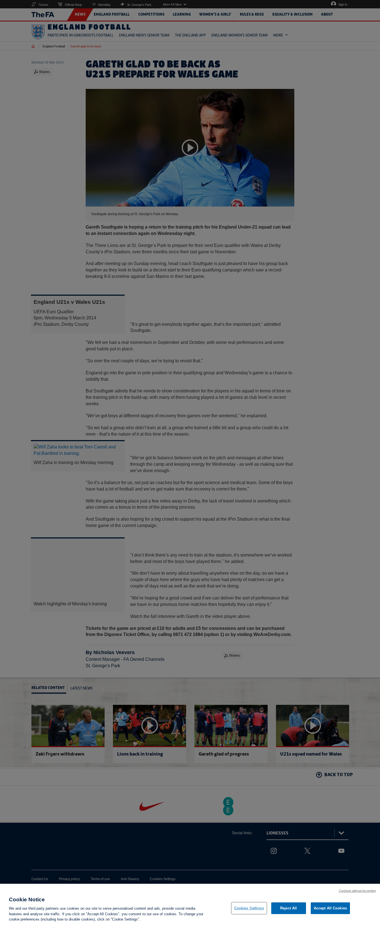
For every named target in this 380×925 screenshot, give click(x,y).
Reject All (288, 908)
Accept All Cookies (330, 908)
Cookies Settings (249, 908)
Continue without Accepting (357, 890)
